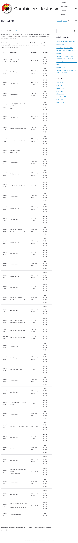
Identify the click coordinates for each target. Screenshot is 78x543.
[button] (68, 7)
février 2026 (60, 88)
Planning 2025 (60, 53)
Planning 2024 (60, 67)
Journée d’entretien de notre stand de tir (66, 63)
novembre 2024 (61, 97)
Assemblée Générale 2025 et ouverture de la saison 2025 (64, 57)
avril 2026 (59, 85)
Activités (63, 10)
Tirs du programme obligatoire (65, 41)
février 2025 (60, 94)
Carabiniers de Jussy (36, 8)
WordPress (52, 540)
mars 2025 (59, 91)
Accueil (63, 2)
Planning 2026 (60, 44)
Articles (17, 30)
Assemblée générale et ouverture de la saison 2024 (66, 71)
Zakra (46, 540)
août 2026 (59, 83)
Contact (63, 14)
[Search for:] (67, 31)
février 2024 (60, 102)
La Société (64, 6)
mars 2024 (59, 99)
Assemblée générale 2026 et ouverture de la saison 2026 (64, 49)
